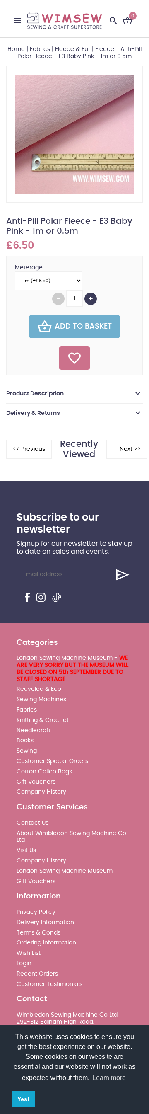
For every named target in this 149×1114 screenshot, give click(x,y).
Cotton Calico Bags (44, 772)
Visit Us (26, 850)
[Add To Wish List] (74, 358)
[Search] (113, 21)
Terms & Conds (38, 933)
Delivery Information (45, 922)
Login (24, 963)
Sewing (27, 751)
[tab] (74, 394)
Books (25, 740)
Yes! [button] (23, 1099)
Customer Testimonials (49, 984)
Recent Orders (37, 974)
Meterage (29, 268)
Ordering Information (46, 943)
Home (16, 49)
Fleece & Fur (72, 49)
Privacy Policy (36, 912)
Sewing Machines (41, 699)
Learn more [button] (109, 1077)
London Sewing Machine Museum (65, 871)
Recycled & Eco (39, 689)
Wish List (29, 953)
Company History (41, 792)
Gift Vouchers (36, 782)
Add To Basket (83, 326)
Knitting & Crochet (43, 720)
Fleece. (105, 49)
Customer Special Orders (52, 761)
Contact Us (32, 823)
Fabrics (40, 49)
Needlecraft (33, 731)
